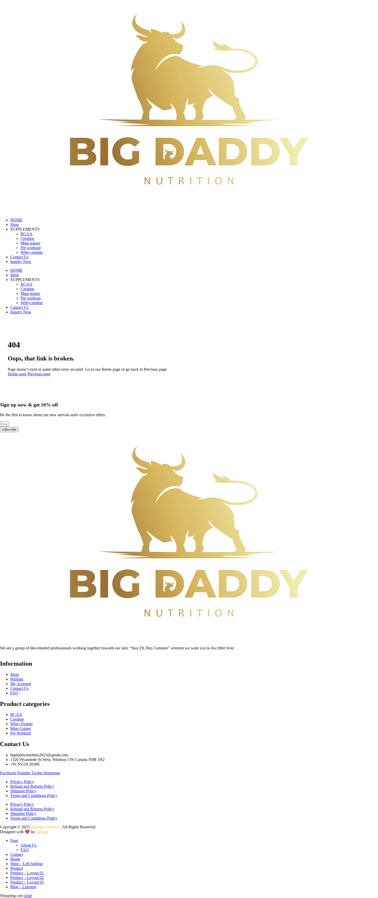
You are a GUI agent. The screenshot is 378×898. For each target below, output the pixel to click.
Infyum (42, 832)
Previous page (39, 374)
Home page (17, 374)
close (28, 895)
